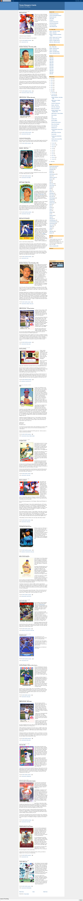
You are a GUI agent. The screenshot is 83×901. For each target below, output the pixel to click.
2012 (52, 85)
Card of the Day (24, 92)
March (53, 155)
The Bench (51, 20)
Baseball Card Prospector (53, 13)
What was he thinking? (24, 218)
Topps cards (31, 92)
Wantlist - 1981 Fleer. (24, 148)
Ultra (50, 229)
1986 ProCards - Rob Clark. (25, 701)
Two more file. (22, 744)
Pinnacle (50, 207)
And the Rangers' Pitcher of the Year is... (28, 665)
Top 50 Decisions (52, 220)
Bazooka (51, 171)
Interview (51, 186)
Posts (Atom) (26, 893)
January (53, 159)
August (53, 146)
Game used (51, 183)
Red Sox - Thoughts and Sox (54, 40)
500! (20, 385)
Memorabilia (51, 193)
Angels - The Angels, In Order (54, 31)
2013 (52, 83)
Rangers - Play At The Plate (54, 38)
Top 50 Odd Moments (53, 221)
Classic (50, 175)
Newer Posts (21, 891)
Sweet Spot (51, 218)
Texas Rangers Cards (27, 5)
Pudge (29, 821)
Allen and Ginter (24, 596)
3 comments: (29, 738)
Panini (50, 205)
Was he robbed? (23, 479)
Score (27, 660)
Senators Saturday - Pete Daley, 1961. (27, 46)
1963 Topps (51, 57)
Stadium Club (51, 215)
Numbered (51, 199)
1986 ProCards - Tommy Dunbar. (26, 308)
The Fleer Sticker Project (53, 21)
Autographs (23, 551)
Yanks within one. (23, 861)
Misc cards (51, 196)
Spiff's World (51, 18)
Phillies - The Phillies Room (54, 51)
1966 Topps (51, 59)
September (54, 144)
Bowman (50, 172)
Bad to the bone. (23, 12)
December (54, 92)
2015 (52, 80)
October (53, 143)
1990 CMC (51, 73)
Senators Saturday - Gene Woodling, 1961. (29, 262)
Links (50, 190)
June (53, 150)
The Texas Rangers (52, 24)
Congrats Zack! (22, 440)
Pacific (50, 204)
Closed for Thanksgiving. (25, 138)
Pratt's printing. (22, 348)
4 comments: (30, 40)
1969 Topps (51, 64)
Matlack (50, 191)
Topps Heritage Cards (53, 26)
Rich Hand (36, 194)
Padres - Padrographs (53, 49)
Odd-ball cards (29, 776)
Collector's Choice (52, 177)
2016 (52, 78)
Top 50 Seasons (52, 223)
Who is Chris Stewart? (24, 556)
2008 (52, 161)
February (53, 157)
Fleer (27, 177)
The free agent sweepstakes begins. (27, 781)
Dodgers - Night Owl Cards (54, 48)
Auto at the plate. (23, 601)
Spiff (52, 237)
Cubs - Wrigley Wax (52, 46)
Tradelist (50, 226)
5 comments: (29, 434)
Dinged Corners (42, 604)
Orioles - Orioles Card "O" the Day (55, 37)
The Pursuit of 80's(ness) (53, 23)
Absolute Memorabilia (53, 166)
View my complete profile (53, 245)
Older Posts (45, 891)
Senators (28, 92)
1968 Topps (51, 62)
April (53, 153)
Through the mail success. (25, 526)
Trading (50, 228)
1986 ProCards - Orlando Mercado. (27, 97)
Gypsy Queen (51, 185)
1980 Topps (51, 70)
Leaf (50, 188)
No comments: (29, 132)
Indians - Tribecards (52, 32)
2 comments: (29, 143)
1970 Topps (51, 65)
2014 (52, 82)
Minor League (51, 194)
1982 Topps (51, 72)
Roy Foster (42, 194)
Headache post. (22, 635)
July (52, 148)
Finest (50, 180)
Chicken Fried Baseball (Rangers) (55, 15)
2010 (52, 89)
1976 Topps (51, 68)
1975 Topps (51, 67)
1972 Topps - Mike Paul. (24, 182)
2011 (52, 87)
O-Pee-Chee (51, 201)
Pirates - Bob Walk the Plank (54, 53)
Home (34, 891)
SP (50, 213)
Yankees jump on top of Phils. (26, 826)
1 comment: (29, 473)
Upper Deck (28, 521)
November (54, 94)
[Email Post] (33, 40)
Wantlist (29, 177)
